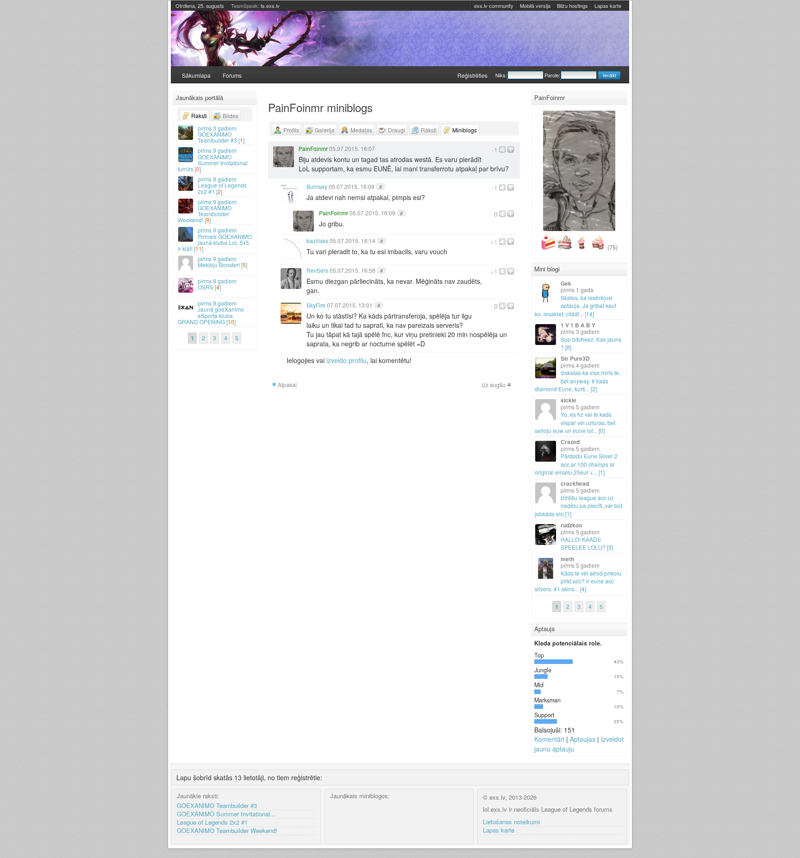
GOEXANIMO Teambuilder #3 (217, 806)
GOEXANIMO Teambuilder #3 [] (221, 134)
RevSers (317, 270)
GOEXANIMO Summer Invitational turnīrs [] (213, 159)
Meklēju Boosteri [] (222, 262)
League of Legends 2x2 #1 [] (222, 185)
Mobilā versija (535, 5)
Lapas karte (607, 5)
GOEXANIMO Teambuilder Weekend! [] (207, 211)
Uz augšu (493, 384)
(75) (612, 247)
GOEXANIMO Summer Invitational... (226, 814)
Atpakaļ (287, 384)
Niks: (501, 75)
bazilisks (317, 240)
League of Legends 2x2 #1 (212, 823)
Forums (232, 75)
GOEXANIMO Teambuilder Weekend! (227, 831)
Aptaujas (582, 739)
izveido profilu (346, 360)
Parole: (552, 75)
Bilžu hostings (572, 5)
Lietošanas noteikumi (511, 822)
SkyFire (315, 305)
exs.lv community (493, 5)
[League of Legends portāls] (400, 38)
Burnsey (316, 186)
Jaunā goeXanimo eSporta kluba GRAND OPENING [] (211, 312)
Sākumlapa (196, 75)
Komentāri (549, 739)
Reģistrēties (472, 75)
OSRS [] (217, 284)
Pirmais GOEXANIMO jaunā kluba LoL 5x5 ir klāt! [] (215, 239)
